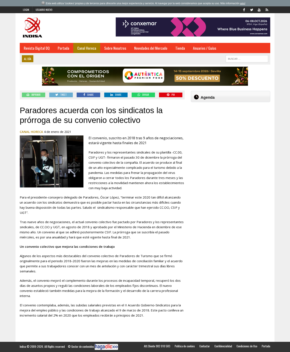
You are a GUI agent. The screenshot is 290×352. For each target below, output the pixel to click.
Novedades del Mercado (150, 48)
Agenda (208, 97)
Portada (63, 48)
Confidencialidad (223, 346)
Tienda (180, 48)
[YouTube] (259, 9)
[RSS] (266, 9)
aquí (242, 3)
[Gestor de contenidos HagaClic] (106, 347)
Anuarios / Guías (204, 48)
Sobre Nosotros (115, 48)
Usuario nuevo (44, 9)
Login (26, 9)
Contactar (204, 346)
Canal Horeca (86, 48)
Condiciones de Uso (247, 346)
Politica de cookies (185, 346)
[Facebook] (244, 9)
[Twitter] (251, 9)
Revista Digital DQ (37, 48)
